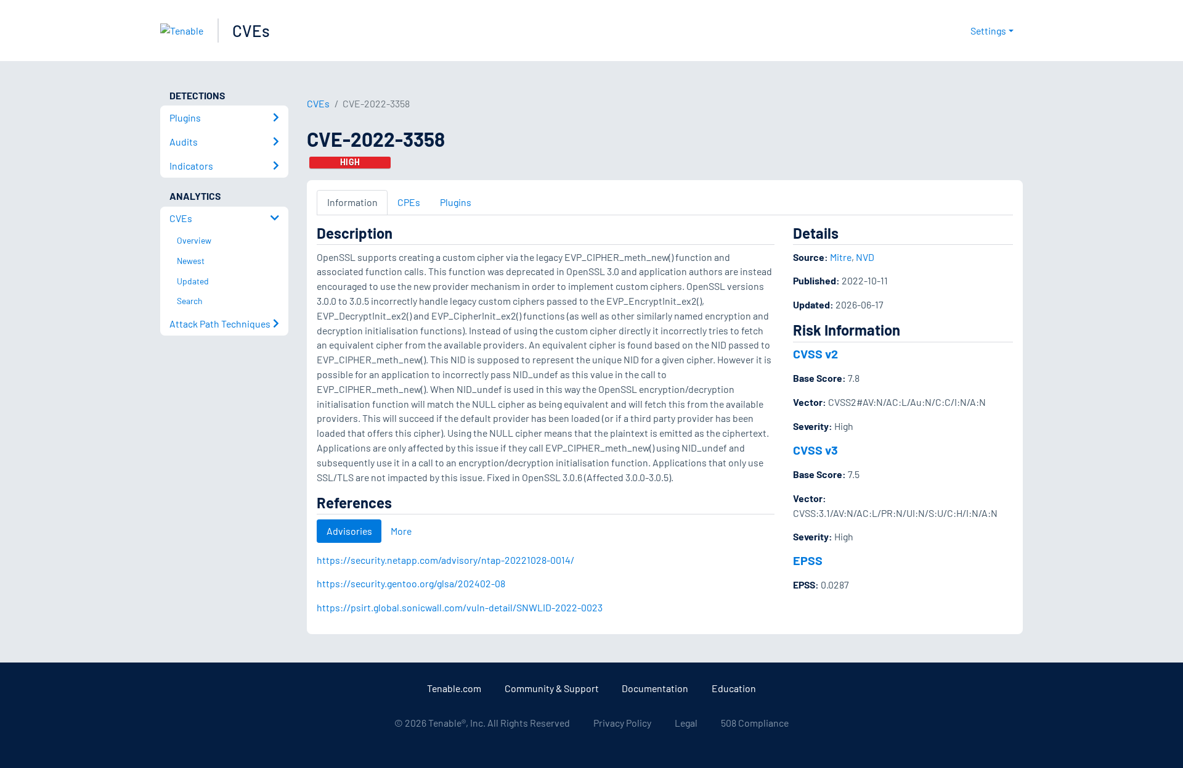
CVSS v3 (815, 449)
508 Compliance (755, 723)
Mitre (841, 257)
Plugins (455, 202)
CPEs (408, 202)
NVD (865, 257)
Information (352, 202)
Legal (686, 723)
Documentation (655, 688)
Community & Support (552, 688)
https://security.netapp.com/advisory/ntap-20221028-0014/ (445, 560)
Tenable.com (454, 688)
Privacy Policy (622, 723)
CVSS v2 (815, 353)
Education (734, 688)
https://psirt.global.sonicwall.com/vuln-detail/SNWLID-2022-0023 (460, 607)
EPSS (808, 560)
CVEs (251, 30)
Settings (988, 30)
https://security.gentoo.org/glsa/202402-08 (411, 583)
